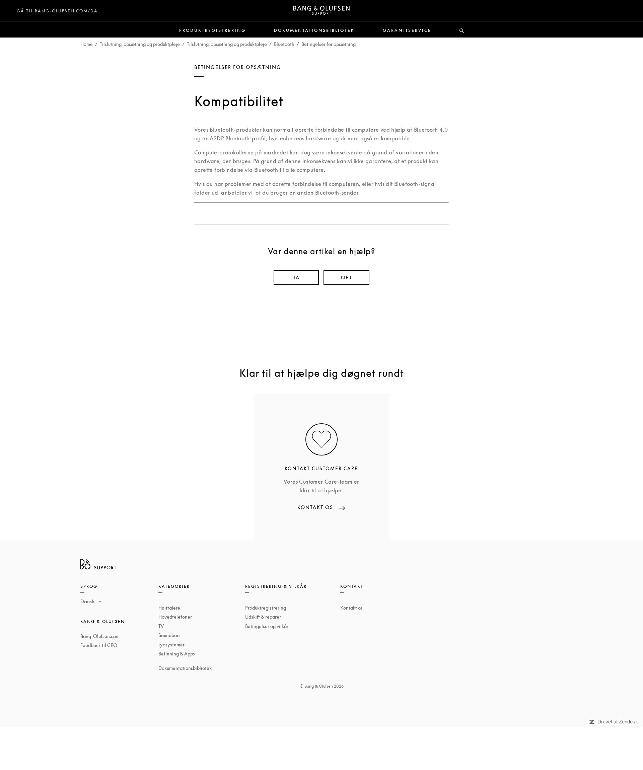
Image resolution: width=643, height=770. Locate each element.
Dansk (88, 601)
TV (161, 626)
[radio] (296, 277)
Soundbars (169, 635)
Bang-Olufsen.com (100, 636)
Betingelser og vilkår (266, 626)
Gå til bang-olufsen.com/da (57, 10)
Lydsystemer (171, 644)
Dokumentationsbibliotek (314, 30)
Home (86, 44)
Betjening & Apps (176, 653)
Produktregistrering (212, 30)
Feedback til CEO (98, 645)
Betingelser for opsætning (328, 44)
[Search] (461, 31)
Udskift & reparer (263, 617)
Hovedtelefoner (175, 617)
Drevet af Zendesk (617, 721)
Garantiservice (407, 30)
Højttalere (169, 608)
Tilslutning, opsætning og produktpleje (140, 44)
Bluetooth (284, 44)
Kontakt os (351, 608)
